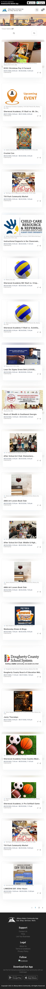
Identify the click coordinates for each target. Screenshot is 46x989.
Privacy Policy (23, 951)
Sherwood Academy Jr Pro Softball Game (22, 804)
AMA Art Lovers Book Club (15, 501)
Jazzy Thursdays (11, 717)
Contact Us (23, 931)
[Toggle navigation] (43, 10)
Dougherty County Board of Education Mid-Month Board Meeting (22, 672)
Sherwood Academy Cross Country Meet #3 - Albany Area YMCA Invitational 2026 (21, 759)
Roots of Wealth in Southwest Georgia (20, 414)
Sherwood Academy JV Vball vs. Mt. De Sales (21, 111)
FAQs (23, 934)
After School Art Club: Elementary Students (18, 456)
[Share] (40, 73)
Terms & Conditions (23, 949)
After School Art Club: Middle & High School (19, 543)
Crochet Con (9, 153)
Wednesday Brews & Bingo (15, 629)
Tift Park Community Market (16, 197)
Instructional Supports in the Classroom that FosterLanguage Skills (21, 241)
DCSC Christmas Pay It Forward (17, 68)
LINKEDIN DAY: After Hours (15, 889)
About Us (23, 946)
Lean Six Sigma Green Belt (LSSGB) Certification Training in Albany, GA (19, 370)
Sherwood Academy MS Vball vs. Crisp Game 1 (20, 283)
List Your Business (23, 937)
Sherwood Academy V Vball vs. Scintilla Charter (21, 328)
